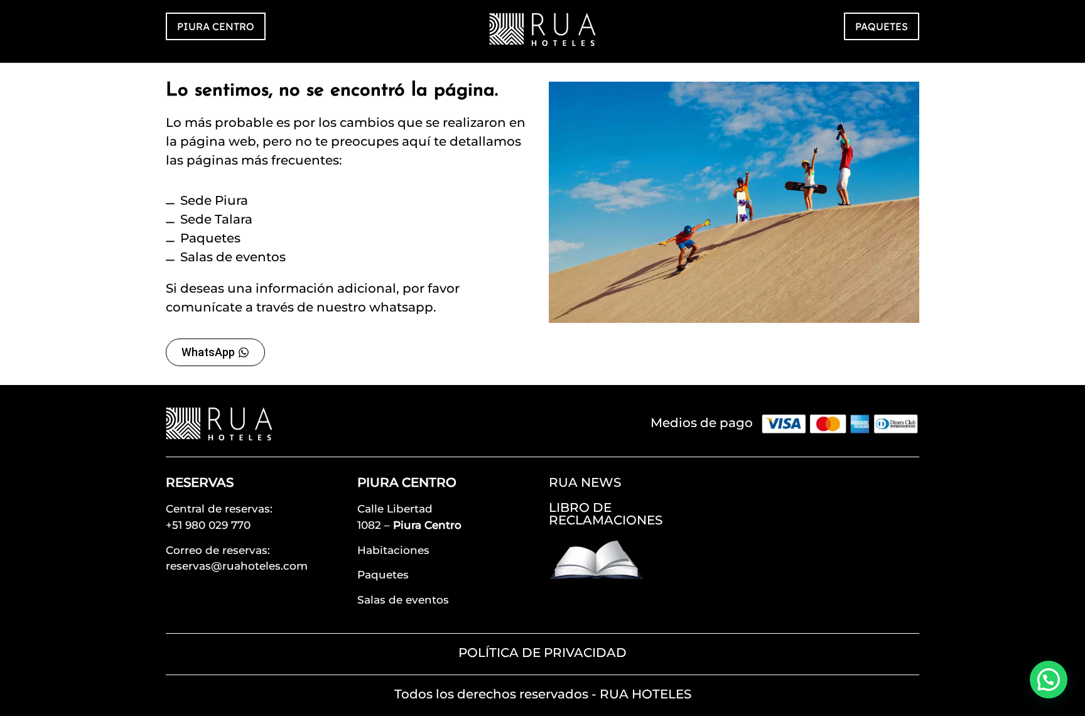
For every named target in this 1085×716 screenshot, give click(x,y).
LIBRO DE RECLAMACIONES (605, 514)
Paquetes (383, 574)
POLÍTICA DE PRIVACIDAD (542, 652)
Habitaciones (393, 550)
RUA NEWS (585, 482)
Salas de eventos (403, 600)
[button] (1048, 679)
